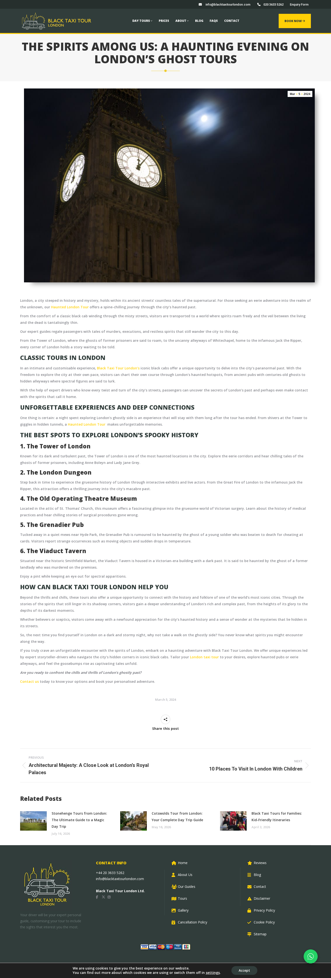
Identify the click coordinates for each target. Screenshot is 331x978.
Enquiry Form (299, 4)
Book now (293, 21)
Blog (257, 874)
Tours (182, 898)
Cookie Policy (264, 922)
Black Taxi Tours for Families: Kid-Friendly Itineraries (277, 816)
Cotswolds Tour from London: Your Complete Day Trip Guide (177, 816)
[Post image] (33, 821)
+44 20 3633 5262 (110, 872)
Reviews (260, 862)
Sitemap (260, 934)
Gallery (183, 910)
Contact (260, 886)
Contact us (29, 681)
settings (213, 972)
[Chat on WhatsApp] (311, 956)
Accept (244, 970)
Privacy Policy (264, 910)
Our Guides (186, 886)
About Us (185, 874)
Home (183, 862)
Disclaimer (262, 898)
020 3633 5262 (273, 4)
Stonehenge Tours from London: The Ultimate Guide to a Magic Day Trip (79, 820)
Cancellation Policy (192, 922)
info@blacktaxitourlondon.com (227, 4)
